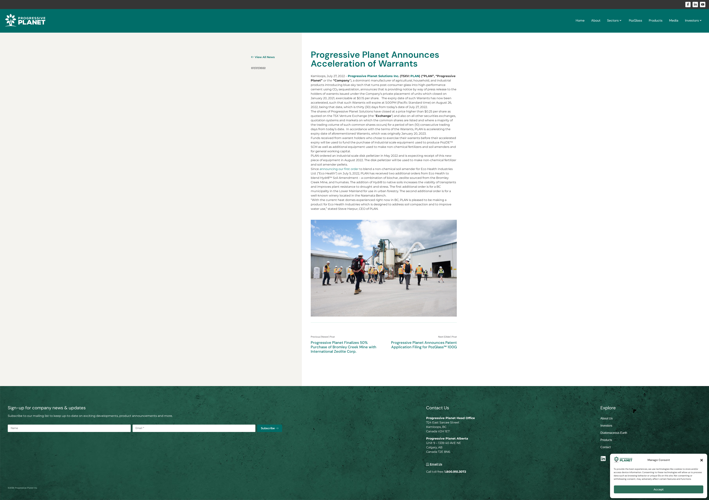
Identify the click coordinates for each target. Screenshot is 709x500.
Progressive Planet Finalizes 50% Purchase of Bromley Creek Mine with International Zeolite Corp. (343, 347)
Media (673, 20)
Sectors (613, 20)
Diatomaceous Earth (613, 432)
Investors (692, 20)
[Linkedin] (603, 458)
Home (580, 20)
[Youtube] (702, 4)
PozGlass (635, 20)
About (595, 20)
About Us (606, 418)
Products (655, 20)
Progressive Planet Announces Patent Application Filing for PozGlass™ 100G (424, 344)
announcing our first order (339, 169)
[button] (701, 460)
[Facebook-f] (688, 4)
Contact (605, 447)
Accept (659, 489)
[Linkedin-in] (695, 4)
